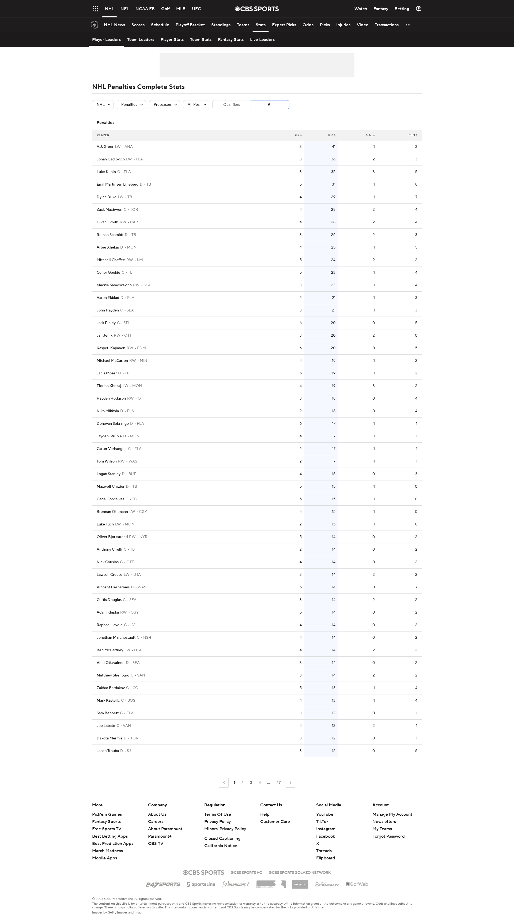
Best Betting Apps (110, 836)
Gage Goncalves (110, 499)
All (270, 104)
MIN (412, 135)
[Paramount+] (236, 883)
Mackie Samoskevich (114, 285)
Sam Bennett (108, 713)
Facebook (325, 836)
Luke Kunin (106, 172)
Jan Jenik (104, 335)
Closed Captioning (222, 838)
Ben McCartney (110, 650)
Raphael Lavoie (110, 625)
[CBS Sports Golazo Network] (300, 872)
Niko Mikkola (108, 411)
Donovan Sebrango (113, 423)
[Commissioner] (271, 882)
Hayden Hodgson (111, 398)
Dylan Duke (106, 197)
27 (279, 782)
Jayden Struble (109, 436)
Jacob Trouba (108, 751)
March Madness (107, 851)
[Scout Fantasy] (327, 884)
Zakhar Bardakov (111, 688)
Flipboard (325, 858)
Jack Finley (106, 323)
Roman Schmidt (110, 234)
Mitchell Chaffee (111, 260)
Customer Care (275, 821)
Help (265, 814)
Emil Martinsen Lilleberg (117, 184)
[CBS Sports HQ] (246, 872)
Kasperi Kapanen (111, 348)
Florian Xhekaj (109, 386)
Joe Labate (106, 725)
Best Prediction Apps (112, 843)
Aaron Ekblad (108, 297)
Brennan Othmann (112, 511)
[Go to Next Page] (290, 783)
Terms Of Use (217, 814)
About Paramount (165, 829)
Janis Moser (107, 373)
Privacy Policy (217, 821)
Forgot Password (388, 836)
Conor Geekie (108, 272)
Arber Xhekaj (108, 247)
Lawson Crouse (109, 574)
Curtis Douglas (109, 599)
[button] (95, 8)
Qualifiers (231, 104)
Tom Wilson (107, 461)
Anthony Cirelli (109, 549)
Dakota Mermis (109, 738)
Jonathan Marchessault (116, 637)
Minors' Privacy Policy (225, 829)
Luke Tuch (105, 524)
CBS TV (155, 843)
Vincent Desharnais (113, 587)
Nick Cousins (108, 562)
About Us (157, 814)
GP (297, 135)
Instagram (325, 829)
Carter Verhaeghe (112, 448)
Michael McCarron (112, 360)
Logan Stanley (108, 474)
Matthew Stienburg (113, 675)
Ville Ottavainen (110, 662)
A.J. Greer (105, 146)
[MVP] (300, 882)
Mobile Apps (104, 858)
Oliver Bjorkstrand (112, 537)
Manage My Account (392, 814)
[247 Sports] (163, 883)
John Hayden (108, 310)
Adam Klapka (108, 612)
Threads (324, 851)
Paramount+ (160, 836)
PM (330, 135)
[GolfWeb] (357, 884)
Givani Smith (107, 222)
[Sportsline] (201, 883)
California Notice (220, 845)
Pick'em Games (107, 814)
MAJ (369, 135)
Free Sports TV (106, 829)
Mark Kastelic (108, 700)
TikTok (322, 821)
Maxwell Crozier (110, 486)
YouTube (324, 814)
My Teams (382, 829)
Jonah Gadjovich (111, 159)
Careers (155, 821)
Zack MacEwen (109, 209)
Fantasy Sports (106, 821)
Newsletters (384, 821)
